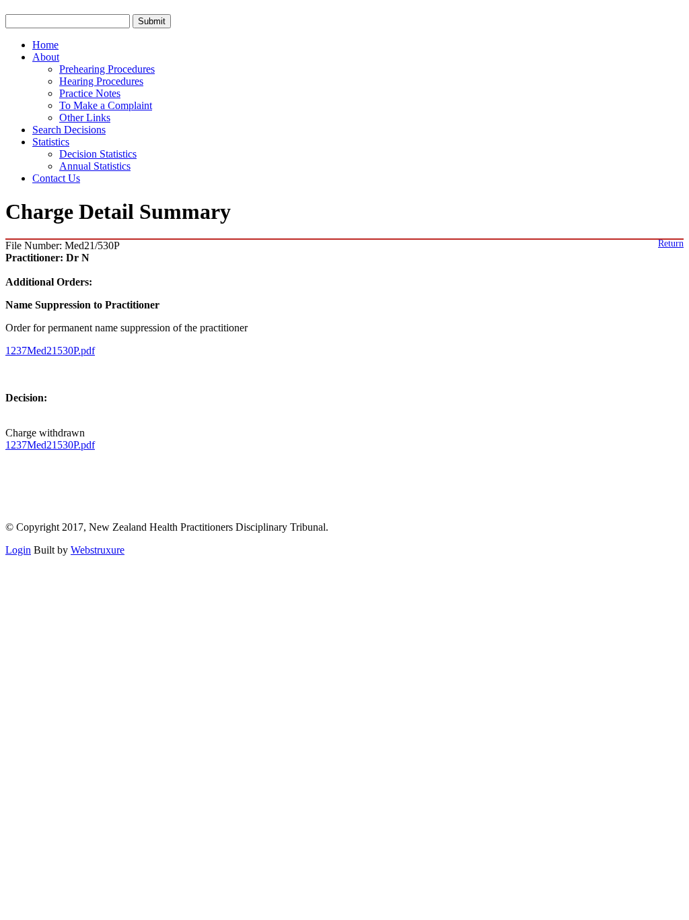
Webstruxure (97, 550)
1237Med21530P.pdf (50, 350)
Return (671, 243)
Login (18, 550)
